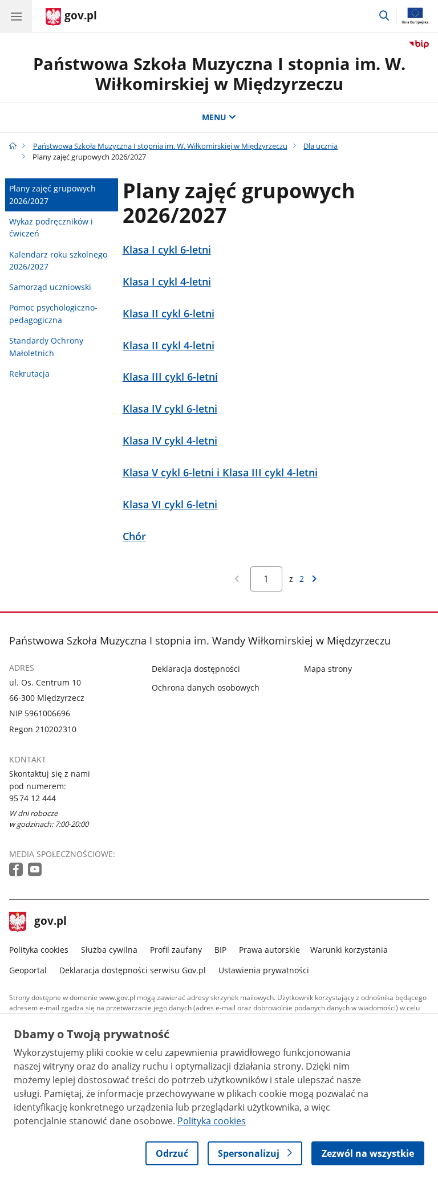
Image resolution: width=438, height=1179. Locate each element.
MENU (214, 117)
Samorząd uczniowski (50, 287)
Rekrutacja (29, 373)
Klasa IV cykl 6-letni (170, 408)
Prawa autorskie (269, 949)
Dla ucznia (320, 146)
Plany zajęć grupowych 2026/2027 (52, 194)
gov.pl (50, 922)
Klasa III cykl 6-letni (170, 377)
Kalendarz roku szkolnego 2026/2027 (58, 260)
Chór (134, 536)
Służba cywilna (109, 949)
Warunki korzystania (349, 949)
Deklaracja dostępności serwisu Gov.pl (132, 970)
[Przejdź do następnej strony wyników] (314, 578)
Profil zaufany (176, 949)
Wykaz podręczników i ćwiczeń (51, 227)
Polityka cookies (38, 949)
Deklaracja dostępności (196, 668)
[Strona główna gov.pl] (13, 146)
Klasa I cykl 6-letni (167, 249)
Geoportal (28, 970)
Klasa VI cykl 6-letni (170, 504)
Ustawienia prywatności (263, 970)
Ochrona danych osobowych (205, 687)
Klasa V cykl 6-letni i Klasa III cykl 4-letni (220, 472)
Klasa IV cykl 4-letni (170, 440)
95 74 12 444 (32, 798)
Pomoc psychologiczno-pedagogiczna (53, 313)
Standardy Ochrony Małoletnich (46, 346)
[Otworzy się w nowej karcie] (17, 870)
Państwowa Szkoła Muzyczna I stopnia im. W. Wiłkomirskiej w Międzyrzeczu (219, 73)
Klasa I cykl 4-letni (167, 281)
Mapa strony (328, 668)
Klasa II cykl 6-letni (168, 313)
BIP (220, 949)
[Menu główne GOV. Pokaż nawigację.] (16, 16)
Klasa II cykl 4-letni (168, 345)
